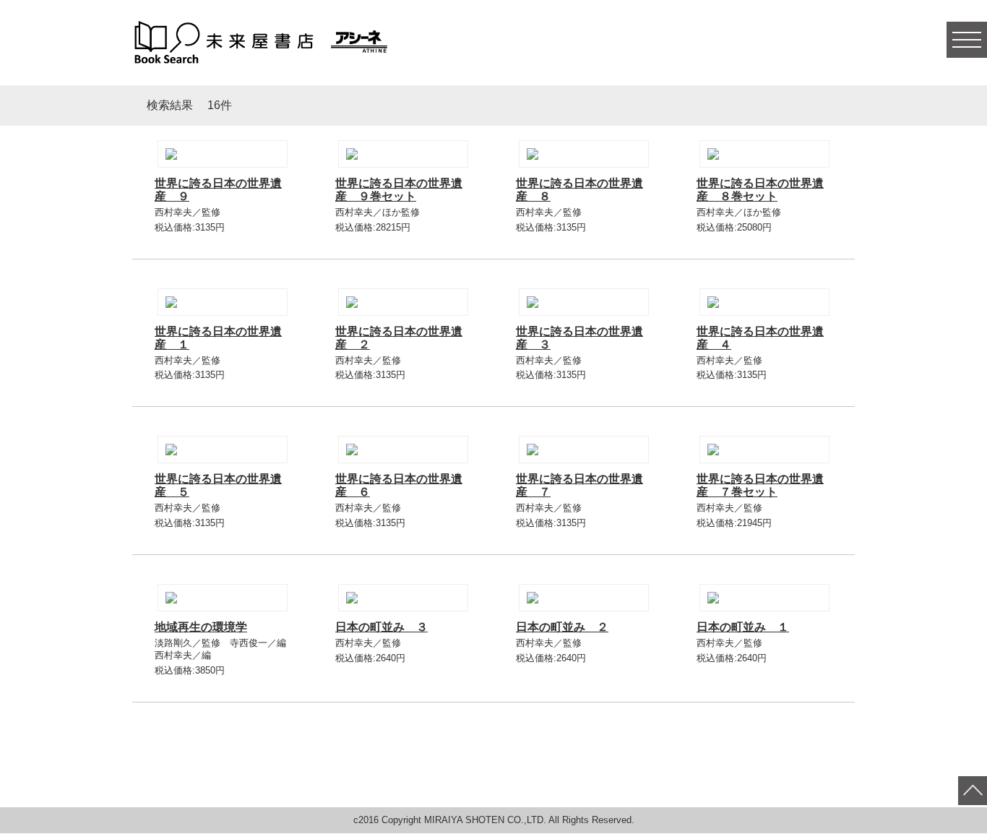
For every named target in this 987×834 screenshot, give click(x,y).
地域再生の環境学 (201, 627)
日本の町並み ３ (381, 627)
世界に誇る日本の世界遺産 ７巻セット (760, 485)
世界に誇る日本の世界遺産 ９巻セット (398, 189)
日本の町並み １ (743, 627)
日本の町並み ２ (562, 627)
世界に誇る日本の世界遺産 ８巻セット (760, 189)
